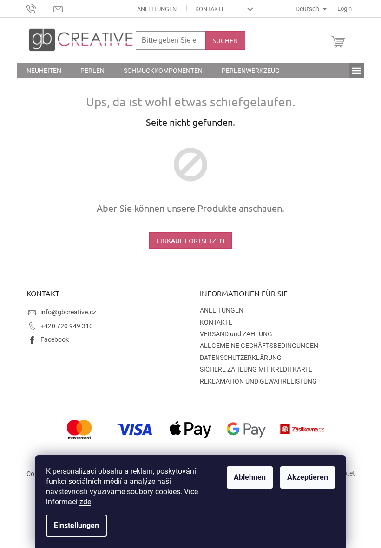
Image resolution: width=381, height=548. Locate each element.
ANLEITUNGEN (157, 9)
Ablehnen (250, 477)
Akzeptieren (307, 477)
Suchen (225, 40)
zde (85, 501)
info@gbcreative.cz (68, 312)
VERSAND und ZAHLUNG (236, 334)
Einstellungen (76, 525)
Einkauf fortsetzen (190, 240)
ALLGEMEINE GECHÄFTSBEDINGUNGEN (259, 345)
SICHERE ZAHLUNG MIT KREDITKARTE (256, 369)
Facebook (54, 339)
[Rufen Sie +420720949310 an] (40, 8)
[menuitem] (44, 70)
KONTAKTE (210, 9)
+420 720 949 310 (66, 326)
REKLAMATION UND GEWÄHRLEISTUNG (258, 381)
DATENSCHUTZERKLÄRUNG (241, 357)
